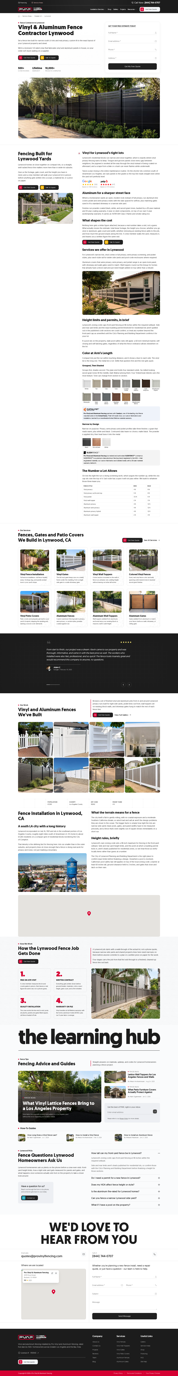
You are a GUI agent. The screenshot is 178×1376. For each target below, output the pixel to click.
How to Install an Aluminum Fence (138, 1135)
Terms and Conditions (134, 1373)
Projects (123, 9)
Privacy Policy (124, 1118)
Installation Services (97, 9)
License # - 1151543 (27, 1353)
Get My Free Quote (132, 66)
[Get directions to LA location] (56, 1273)
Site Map (144, 1361)
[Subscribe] (155, 1111)
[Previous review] (123, 684)
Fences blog (30, 1098)
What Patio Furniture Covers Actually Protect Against (142, 1091)
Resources (131, 9)
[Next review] (129, 684)
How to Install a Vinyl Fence (87, 1135)
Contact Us (96, 1346)
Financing (23, 3)
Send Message (124, 1316)
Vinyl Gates (62, 574)
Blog (94, 1361)
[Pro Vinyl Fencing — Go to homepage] (32, 1337)
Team (94, 1358)
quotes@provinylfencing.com (41, 1256)
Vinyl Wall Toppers (102, 574)
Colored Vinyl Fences (140, 574)
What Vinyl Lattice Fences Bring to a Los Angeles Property (58, 1106)
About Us (95, 1342)
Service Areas (38, 3)
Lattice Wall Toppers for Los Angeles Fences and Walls (142, 1075)
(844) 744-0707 (102, 1256)
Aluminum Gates (137, 615)
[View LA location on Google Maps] (52, 1273)
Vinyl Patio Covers (29, 615)
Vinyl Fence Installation (32, 574)
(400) (30, 1280)
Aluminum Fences (65, 615)
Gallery (115, 9)
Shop (109, 9)
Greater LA (38, 16)
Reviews (95, 1354)
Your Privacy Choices (153, 1373)
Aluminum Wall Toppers (105, 615)
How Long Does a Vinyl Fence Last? (42, 1135)
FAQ (142, 1358)
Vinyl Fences (121, 1342)
